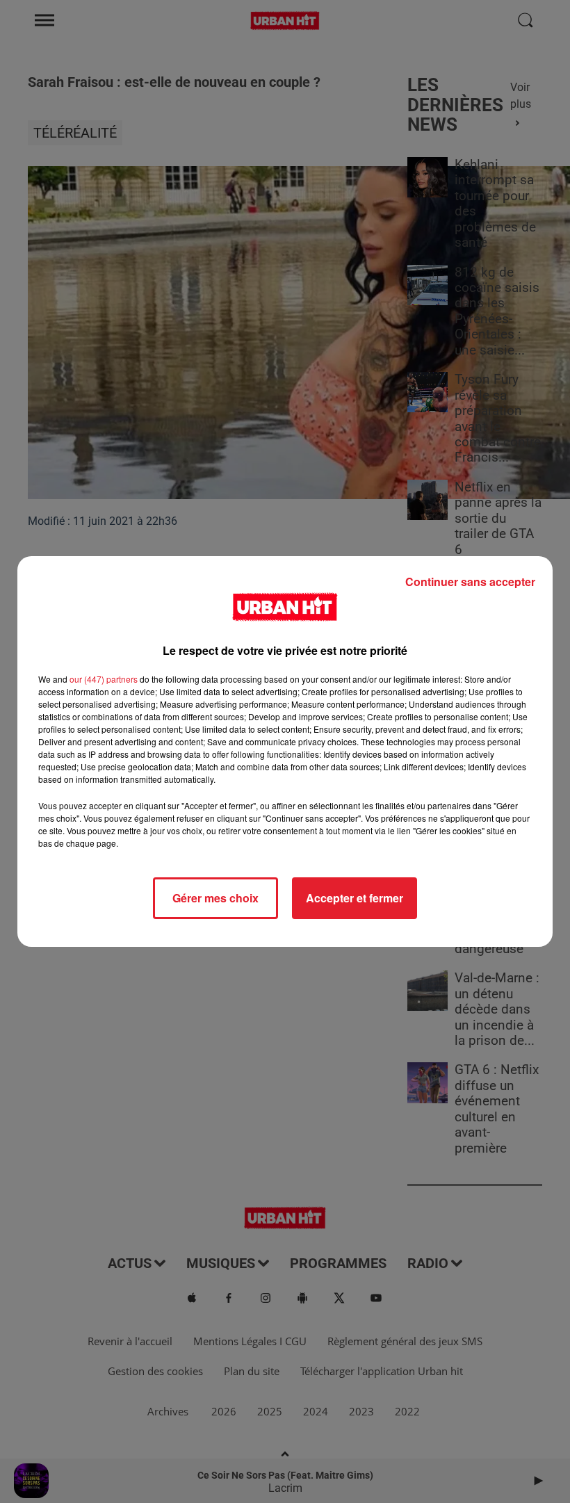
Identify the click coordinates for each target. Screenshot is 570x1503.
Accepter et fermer (354, 898)
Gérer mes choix (215, 898)
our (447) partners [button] (104, 679)
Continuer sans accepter (470, 582)
